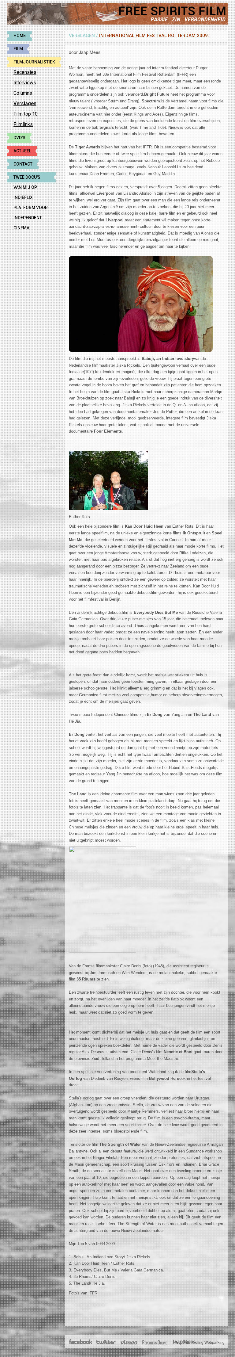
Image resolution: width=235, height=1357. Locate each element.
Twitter (106, 1342)
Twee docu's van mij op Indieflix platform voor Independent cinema (30, 178)
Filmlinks (23, 124)
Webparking (214, 1342)
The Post (154, 1342)
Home (19, 35)
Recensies (24, 72)
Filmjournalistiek (34, 61)
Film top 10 (25, 114)
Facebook (81, 1342)
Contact (22, 164)
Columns (22, 93)
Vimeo (129, 1342)
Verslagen (24, 103)
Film (18, 48)
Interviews (24, 83)
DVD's (19, 137)
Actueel (22, 150)
